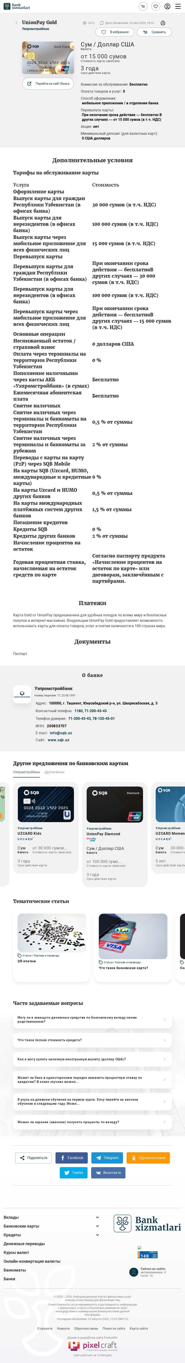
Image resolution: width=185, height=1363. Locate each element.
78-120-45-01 (103, 718)
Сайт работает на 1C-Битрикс (93, 1355)
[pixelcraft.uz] (92, 1346)
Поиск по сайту (114, 1328)
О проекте (45, 1328)
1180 (78, 711)
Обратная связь (86, 1328)
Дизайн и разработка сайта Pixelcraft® (92, 1337)
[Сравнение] (143, 6)
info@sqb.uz (61, 733)
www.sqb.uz (58, 740)
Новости (63, 1328)
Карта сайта (139, 1328)
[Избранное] (155, 6)
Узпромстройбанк (35, 29)
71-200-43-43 (95, 711)
